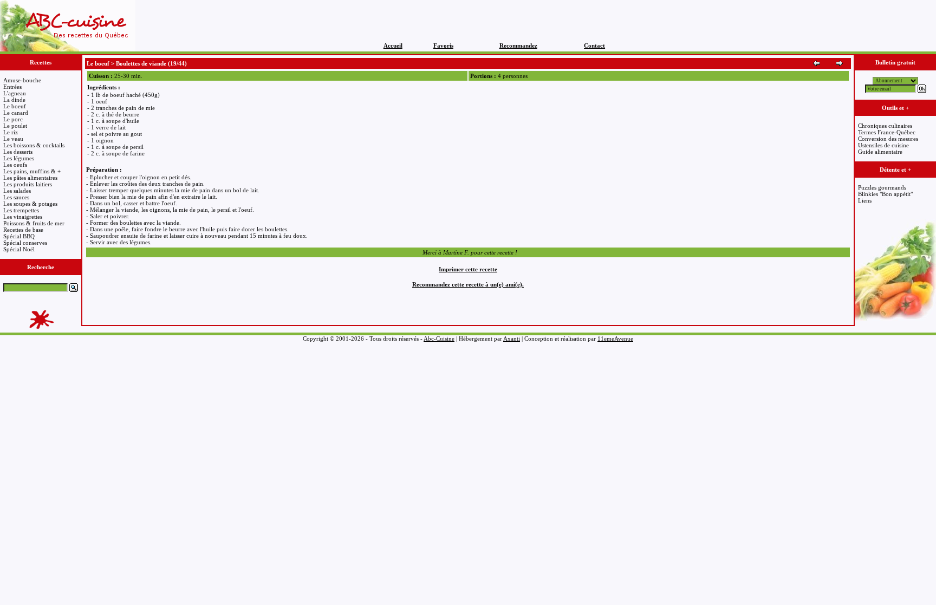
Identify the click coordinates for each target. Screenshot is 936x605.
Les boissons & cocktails (33, 145)
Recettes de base (23, 229)
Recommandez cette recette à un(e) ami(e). (468, 284)
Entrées (12, 86)
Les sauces (16, 197)
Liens (865, 200)
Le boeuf (14, 106)
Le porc (13, 119)
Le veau (13, 138)
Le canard (15, 112)
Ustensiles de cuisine (883, 145)
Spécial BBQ (19, 236)
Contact (594, 45)
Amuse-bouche (22, 80)
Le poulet (15, 125)
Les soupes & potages (30, 203)
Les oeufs (15, 164)
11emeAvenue (615, 338)
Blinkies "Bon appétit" (885, 194)
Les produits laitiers (27, 184)
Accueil (393, 45)
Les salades (17, 190)
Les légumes (18, 158)
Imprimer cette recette (468, 269)
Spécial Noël (19, 249)
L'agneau (14, 93)
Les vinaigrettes (22, 216)
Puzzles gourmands (882, 187)
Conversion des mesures (888, 138)
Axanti (511, 338)
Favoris (443, 45)
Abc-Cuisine (439, 338)
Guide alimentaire (880, 151)
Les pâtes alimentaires (30, 177)
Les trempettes (21, 210)
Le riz (10, 132)
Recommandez (518, 45)
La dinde (14, 99)
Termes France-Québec (886, 132)
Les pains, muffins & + (32, 171)
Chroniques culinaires (885, 125)
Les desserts (17, 151)
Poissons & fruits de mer (33, 223)
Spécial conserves (25, 242)
